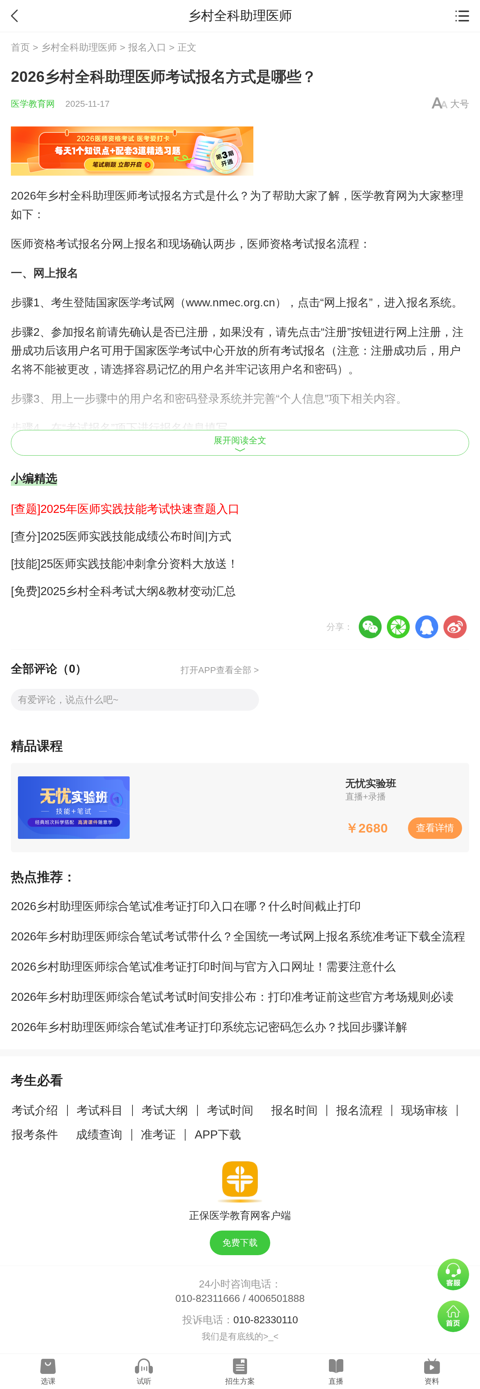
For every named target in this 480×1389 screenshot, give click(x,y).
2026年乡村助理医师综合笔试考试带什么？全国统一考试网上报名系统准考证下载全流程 (238, 936)
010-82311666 (207, 1298)
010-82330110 (265, 1319)
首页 (20, 47)
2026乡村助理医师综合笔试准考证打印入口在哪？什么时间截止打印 (186, 906)
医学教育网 (33, 104)
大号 (459, 104)
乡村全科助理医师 (79, 47)
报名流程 (359, 1110)
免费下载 (240, 1242)
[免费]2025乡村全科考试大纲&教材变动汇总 (123, 591)
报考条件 (35, 1134)
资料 (431, 1381)
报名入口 (147, 47)
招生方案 (240, 1381)
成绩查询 (99, 1134)
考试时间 (230, 1110)
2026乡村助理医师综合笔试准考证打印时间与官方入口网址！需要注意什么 (203, 966)
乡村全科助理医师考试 (103, 195)
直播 (336, 1381)
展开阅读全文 (240, 440)
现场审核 (424, 1110)
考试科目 (100, 1110)
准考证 (158, 1134)
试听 (144, 1381)
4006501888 (276, 1298)
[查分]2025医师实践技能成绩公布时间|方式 (121, 536)
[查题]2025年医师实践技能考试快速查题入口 (125, 508)
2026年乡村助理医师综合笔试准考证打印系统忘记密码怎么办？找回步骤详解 (209, 1026)
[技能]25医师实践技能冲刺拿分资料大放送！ (125, 563)
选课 (48, 1381)
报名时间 (294, 1110)
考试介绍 (35, 1110)
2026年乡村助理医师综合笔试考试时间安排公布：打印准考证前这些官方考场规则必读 (232, 996)
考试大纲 (165, 1110)
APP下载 (218, 1134)
